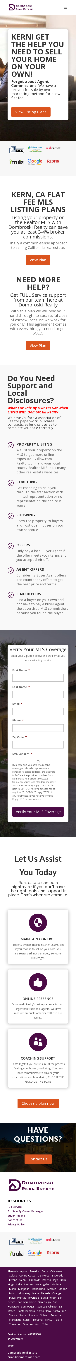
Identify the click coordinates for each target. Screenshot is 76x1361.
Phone (18, 720)
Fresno (13, 1280)
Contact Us (38, 1159)
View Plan (38, 259)
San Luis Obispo (47, 1306)
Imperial (46, 1280)
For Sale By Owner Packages (25, 1211)
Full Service (15, 1207)
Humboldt (34, 1280)
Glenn (22, 1280)
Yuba (45, 1324)
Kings (11, 1284)
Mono (12, 1293)
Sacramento (48, 1297)
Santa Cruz (59, 1311)
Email (17, 703)
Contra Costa (27, 1275)
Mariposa (23, 1289)
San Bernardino (27, 1302)
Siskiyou (33, 1315)
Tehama (38, 1319)
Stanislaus (15, 1319)
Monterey (24, 1293)
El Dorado (57, 1275)
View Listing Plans (30, 111)
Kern (63, 1280)
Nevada (45, 1293)
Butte (45, 1271)
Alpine (23, 1271)
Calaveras (56, 1271)
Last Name (21, 687)
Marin (12, 1289)
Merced (51, 1289)
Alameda (13, 1271)
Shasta (13, 1315)
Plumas (21, 1297)
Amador (34, 1271)
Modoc (62, 1289)
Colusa (13, 1275)
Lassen (28, 1284)
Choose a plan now (38, 1103)
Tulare (58, 1319)
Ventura (28, 1324)
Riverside (33, 1297)
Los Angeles (42, 1284)
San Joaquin (28, 1306)
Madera (56, 1284)
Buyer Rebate (16, 1215)
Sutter (26, 1319)
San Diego (44, 1302)
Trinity (48, 1319)
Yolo (37, 1324)
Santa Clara (44, 1311)
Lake (19, 1284)
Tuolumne (15, 1324)
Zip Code (19, 737)
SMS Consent (22, 754)
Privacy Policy (16, 1224)
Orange (56, 1293)
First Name (21, 670)
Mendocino (38, 1289)
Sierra (22, 1315)
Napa (35, 1293)
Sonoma (56, 1315)
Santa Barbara (26, 1311)
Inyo (55, 1280)
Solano (44, 1315)
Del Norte (43, 1275)
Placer (12, 1297)
